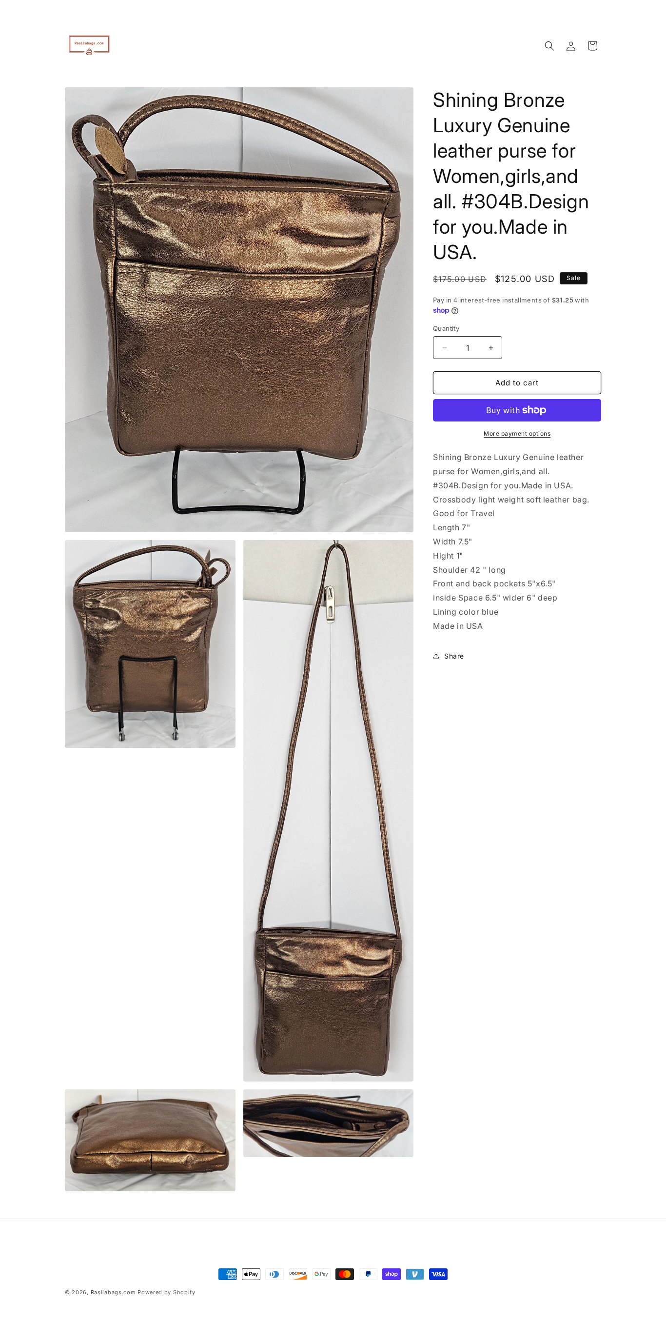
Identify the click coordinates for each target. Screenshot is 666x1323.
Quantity (446, 328)
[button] (549, 46)
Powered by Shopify (166, 1292)
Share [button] (454, 656)
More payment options (517, 433)
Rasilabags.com (113, 1292)
